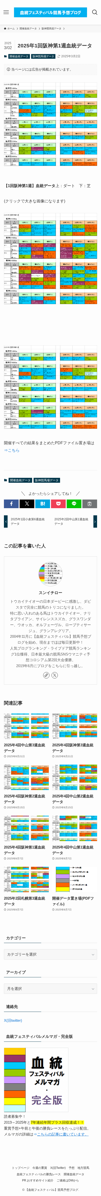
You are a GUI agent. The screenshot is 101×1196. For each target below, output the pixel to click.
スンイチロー (50, 592)
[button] (11, 504)
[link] (46, 675)
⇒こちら (12, 450)
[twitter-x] (54, 675)
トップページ (20, 1168)
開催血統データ (19, 56)
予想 (72, 1168)
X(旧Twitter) (58, 1168)
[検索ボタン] (95, 12)
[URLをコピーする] (89, 504)
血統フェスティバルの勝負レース (39, 1174)
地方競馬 (83, 1168)
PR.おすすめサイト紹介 (37, 1180)
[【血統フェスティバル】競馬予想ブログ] (50, 12)
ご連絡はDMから (68, 1180)
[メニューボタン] (6, 12)
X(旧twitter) (13, 1020)
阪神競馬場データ (43, 56)
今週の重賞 (39, 1168)
